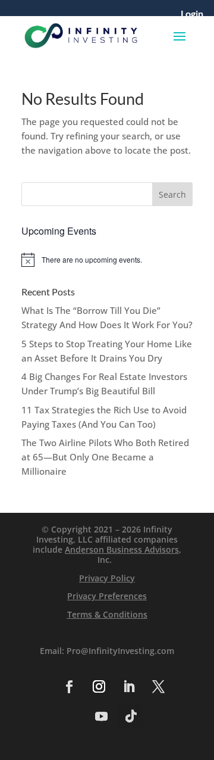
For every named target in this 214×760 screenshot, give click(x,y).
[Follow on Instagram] (98, 686)
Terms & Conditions (107, 614)
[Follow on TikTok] (130, 716)
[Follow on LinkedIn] (128, 686)
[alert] (107, 260)
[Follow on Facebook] (68, 686)
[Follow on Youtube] (101, 716)
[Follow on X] (158, 686)
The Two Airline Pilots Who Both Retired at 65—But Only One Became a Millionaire (105, 457)
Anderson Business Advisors (122, 549)
